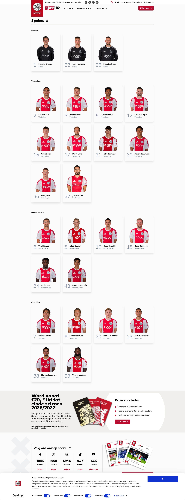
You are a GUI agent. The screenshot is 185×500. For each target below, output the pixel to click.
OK (163, 479)
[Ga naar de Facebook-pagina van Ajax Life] (86, 2)
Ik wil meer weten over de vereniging (128, 2)
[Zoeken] (112, 2)
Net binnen (68, 8)
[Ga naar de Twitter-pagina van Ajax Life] (89, 2)
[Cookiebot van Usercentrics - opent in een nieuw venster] (18, 495)
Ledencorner (83, 8)
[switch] (67, 495)
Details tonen (119, 496)
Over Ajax (100, 8)
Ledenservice (149, 2)
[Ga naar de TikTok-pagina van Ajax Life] (97, 2)
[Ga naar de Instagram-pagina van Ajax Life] (93, 2)
